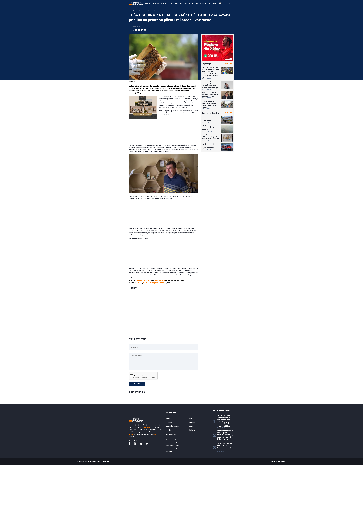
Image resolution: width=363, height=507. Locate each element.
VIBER (162, 283)
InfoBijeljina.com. (147, 427)
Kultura (192, 430)
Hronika (191, 3)
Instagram (154, 283)
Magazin (203, 3)
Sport (209, 3)
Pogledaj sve (229, 63)
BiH (197, 3)
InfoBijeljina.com (142, 280)
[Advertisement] (163, 133)
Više (214, 3)
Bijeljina (163, 3)
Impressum (170, 446)
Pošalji (137, 384)
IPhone (131, 434)
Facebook (138, 283)
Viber (154, 434)
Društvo (170, 3)
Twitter (146, 283)
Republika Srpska (181, 3)
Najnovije (156, 3)
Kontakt (169, 452)
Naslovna (148, 3)
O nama (169, 440)
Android (158, 280)
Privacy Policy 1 (177, 447)
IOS (163, 280)
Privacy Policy (177, 441)
